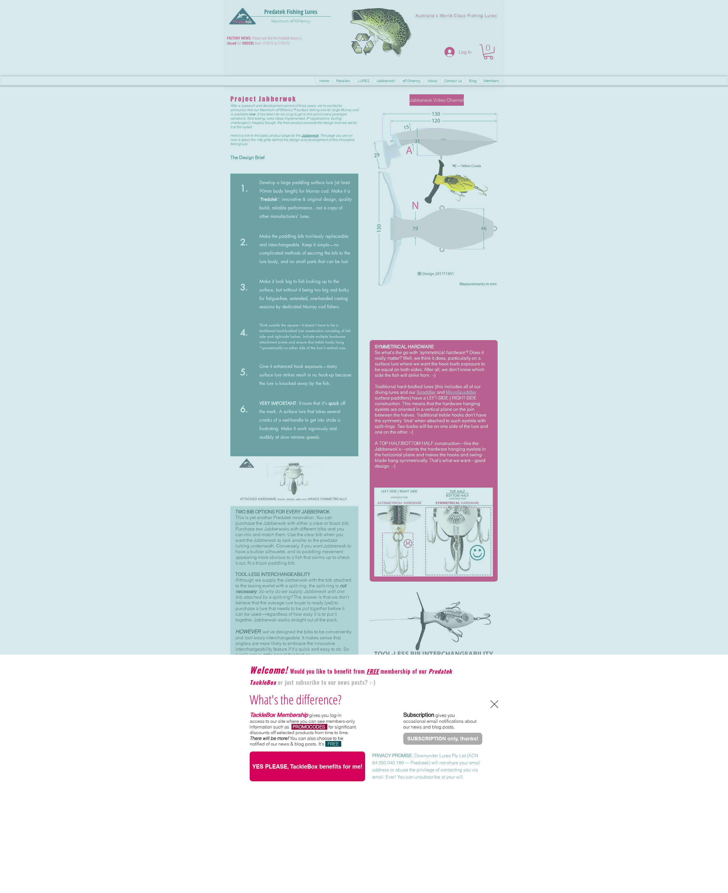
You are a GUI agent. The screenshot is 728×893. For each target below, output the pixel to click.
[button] (494, 704)
